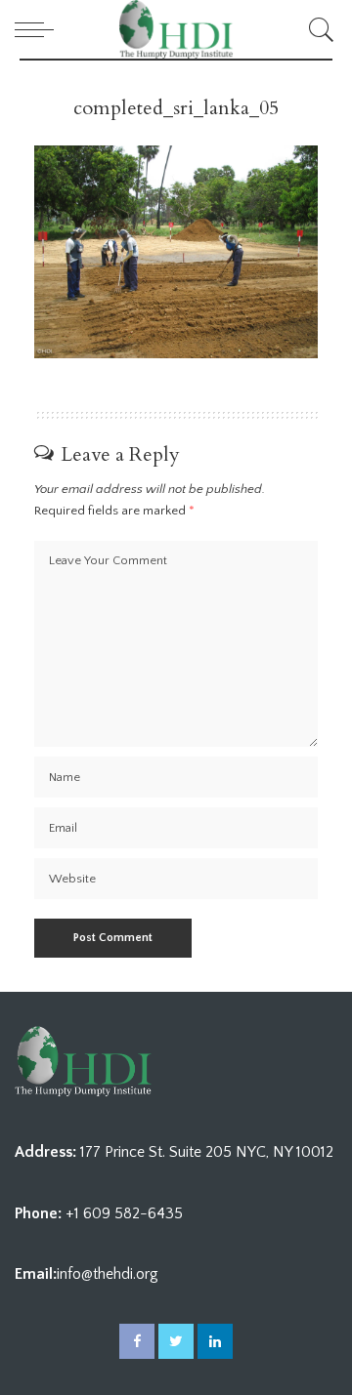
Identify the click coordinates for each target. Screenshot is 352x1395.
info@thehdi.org (107, 1274)
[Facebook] (136, 1341)
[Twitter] (176, 1341)
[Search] (318, 29)
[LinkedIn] (215, 1341)
